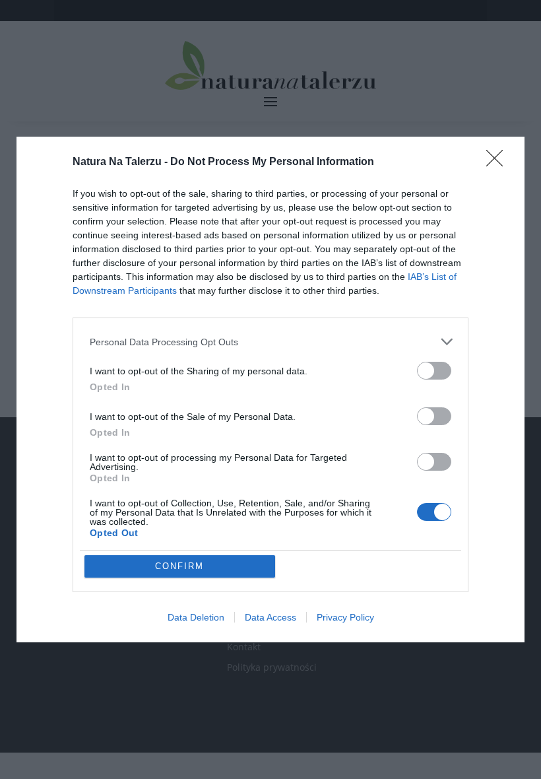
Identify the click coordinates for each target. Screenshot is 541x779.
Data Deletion (196, 617)
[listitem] (270, 342)
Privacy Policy (345, 617)
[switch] (434, 371)
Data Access (270, 617)
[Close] (498, 162)
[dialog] (270, 389)
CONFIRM (179, 566)
